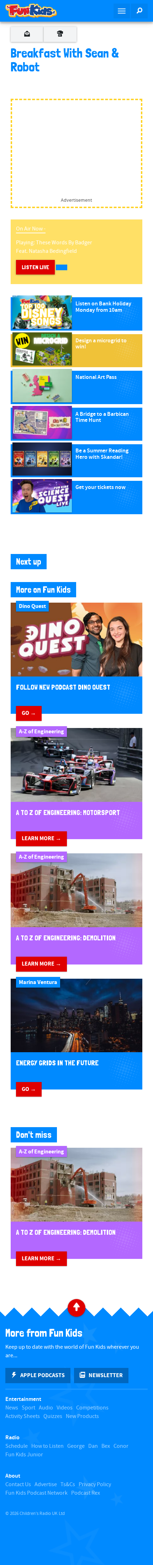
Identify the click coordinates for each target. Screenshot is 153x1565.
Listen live (35, 267)
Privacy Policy (95, 1484)
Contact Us (18, 1484)
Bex (105, 1446)
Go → (29, 713)
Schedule (16, 1446)
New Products (82, 1416)
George (76, 1446)
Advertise (46, 1484)
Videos (65, 1408)
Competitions (92, 1408)
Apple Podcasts (42, 1375)
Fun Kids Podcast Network (36, 1493)
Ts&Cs (67, 1484)
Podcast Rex (85, 1493)
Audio (46, 1408)
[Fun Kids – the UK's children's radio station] (38, 11)
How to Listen (47, 1446)
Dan (93, 1446)
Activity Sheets (22, 1416)
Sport (28, 1408)
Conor (121, 1446)
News (11, 1408)
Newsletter (106, 1375)
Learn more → (41, 838)
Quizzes (52, 1416)
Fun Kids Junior (24, 1454)
